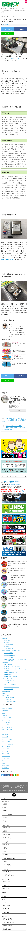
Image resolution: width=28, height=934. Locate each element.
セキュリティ (5, 732)
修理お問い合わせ (8, 699)
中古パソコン (6, 888)
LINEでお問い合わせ (8, 922)
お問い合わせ (5, 695)
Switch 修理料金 (7, 865)
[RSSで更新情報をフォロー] (17, 775)
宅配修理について (7, 861)
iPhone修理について (7, 662)
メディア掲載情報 (8, 644)
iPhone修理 (5, 710)
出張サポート (6, 834)
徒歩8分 (11, 486)
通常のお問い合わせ (8, 919)
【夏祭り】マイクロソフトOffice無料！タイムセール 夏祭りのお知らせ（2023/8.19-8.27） (17, 577)
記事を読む (18, 410)
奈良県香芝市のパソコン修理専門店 (11, 650)
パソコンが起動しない (7, 744)
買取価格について (7, 929)
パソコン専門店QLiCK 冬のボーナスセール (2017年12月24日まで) (18, 358)
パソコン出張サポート (9, 655)
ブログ (3, 899)
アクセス (12, 785)
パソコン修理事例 (8, 653)
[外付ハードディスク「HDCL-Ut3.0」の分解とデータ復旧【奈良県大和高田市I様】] (5, 399)
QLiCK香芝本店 (11, 790)
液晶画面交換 (5, 768)
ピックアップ (5, 753)
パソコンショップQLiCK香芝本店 (10, 481)
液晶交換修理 (5, 765)
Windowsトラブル (6, 717)
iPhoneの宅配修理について (11, 672)
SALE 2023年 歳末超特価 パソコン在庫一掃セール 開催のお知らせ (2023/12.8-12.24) (17, 563)
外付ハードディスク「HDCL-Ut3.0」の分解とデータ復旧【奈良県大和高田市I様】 (13, 427)
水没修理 (4, 851)
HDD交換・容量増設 (7, 708)
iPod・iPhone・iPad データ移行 (12, 666)
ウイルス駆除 (5, 725)
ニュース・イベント (7, 739)
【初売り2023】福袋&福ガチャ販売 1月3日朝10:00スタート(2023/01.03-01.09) (17, 625)
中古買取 (19, 786)
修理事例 (4, 831)
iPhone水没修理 (8, 674)
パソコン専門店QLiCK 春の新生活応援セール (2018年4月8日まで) (18, 352)
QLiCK (3, 713)
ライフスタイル (8, 346)
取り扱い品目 (6, 881)
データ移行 (5, 854)
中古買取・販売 (6, 691)
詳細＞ (23, 491)
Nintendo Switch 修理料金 (10, 676)
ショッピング (5, 682)
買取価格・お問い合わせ (10, 701)
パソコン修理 (5, 748)
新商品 (4, 763)
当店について (5, 801)
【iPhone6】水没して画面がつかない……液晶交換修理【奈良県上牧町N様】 (14, 420)
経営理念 (6, 642)
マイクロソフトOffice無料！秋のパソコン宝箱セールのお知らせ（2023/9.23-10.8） (17, 570)
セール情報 (5, 734)
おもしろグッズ (8, 366)
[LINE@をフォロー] (14, 775)
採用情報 (6, 646)
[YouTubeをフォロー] (11, 775)
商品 (3, 760)
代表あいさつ (7, 640)
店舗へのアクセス (8, 648)
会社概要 (4, 638)
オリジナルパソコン (7, 727)
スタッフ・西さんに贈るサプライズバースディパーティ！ (19, 344)
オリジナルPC (9, 787)
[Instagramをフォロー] (8, 775)
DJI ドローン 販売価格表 (10, 685)
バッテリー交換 (6, 741)
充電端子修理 (5, 758)
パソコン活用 (5, 751)
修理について (6, 827)
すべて (4, 902)
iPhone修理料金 (8, 664)
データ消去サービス (9, 680)
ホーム (2, 785)
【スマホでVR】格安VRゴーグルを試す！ (19, 364)
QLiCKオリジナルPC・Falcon (11, 687)
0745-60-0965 (10, 483)
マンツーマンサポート (9, 657)
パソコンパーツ (6, 746)
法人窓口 (4, 693)
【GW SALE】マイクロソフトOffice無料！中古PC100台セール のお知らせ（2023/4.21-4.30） (16, 591)
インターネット (6, 722)
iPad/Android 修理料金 (8, 858)
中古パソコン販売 (8, 689)
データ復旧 (5, 25)
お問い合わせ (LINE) (9, 697)
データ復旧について (7, 678)
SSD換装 (4, 715)
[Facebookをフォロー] (5, 775)
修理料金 (4, 848)
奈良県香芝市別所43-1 (14, 484)
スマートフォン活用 (7, 729)
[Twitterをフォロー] (2, 775)
